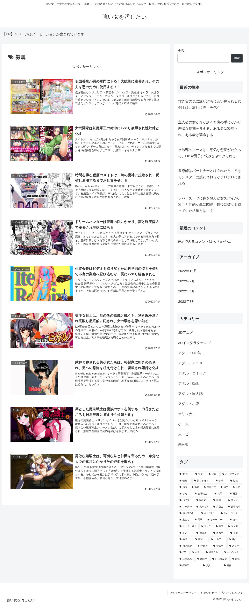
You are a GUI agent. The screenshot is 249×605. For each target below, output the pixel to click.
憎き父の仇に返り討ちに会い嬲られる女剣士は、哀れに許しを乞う (209, 104)
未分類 (183, 444)
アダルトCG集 (189, 353)
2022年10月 (187, 271)
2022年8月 (186, 291)
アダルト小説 (188, 404)
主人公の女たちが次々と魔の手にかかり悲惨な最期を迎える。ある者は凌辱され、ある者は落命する (209, 128)
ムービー (185, 434)
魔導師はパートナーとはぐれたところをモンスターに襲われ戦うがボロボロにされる (209, 177)
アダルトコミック (192, 373)
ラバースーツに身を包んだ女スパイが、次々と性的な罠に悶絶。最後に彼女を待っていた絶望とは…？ (209, 204)
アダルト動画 (188, 383)
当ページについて (232, 592)
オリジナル (187, 414)
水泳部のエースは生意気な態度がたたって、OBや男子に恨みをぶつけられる (209, 153)
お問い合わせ (209, 592)
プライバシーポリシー (183, 592)
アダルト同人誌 (190, 393)
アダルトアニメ (190, 363)
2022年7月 (186, 301)
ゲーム (183, 424)
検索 (180, 51)
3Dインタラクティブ (194, 343)
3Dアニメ (185, 333)
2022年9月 (186, 281)
